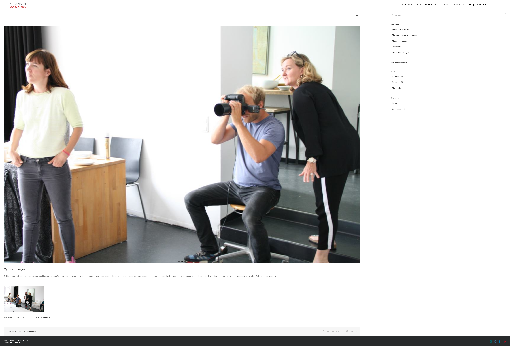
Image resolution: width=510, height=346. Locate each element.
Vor (357, 15)
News (37, 317)
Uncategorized (398, 109)
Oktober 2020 (398, 76)
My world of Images (400, 52)
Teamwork (396, 46)
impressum (8, 342)
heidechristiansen (13, 317)
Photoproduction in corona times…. (407, 35)
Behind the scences (400, 29)
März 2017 (396, 88)
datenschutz (17, 342)
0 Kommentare (46, 317)
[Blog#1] (182, 144)
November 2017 (398, 82)
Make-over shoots (400, 41)
